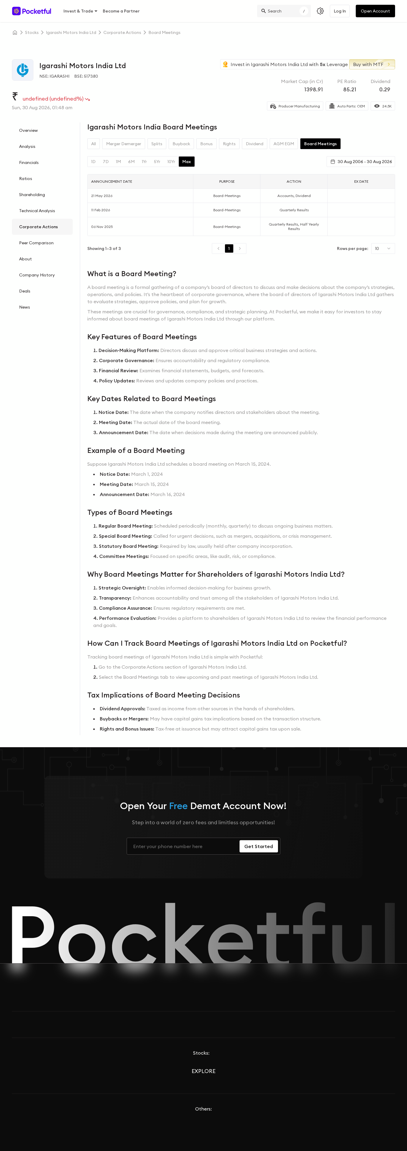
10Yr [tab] (171, 161)
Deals (24, 291)
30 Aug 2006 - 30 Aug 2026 (365, 161)
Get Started (258, 846)
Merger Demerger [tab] (123, 143)
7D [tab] (106, 161)
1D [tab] (93, 161)
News (24, 307)
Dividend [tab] (254, 143)
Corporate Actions (38, 226)
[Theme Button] (320, 11)
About (25, 259)
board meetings (164, 32)
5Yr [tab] (157, 161)
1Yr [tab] (144, 161)
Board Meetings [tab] (320, 143)
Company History (37, 275)
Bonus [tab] (206, 143)
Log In (340, 11)
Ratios (25, 178)
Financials (29, 162)
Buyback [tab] (181, 143)
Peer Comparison (36, 242)
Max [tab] (186, 161)
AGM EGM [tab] (284, 143)
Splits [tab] (156, 143)
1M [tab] (118, 161)
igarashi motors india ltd (71, 32)
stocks (32, 32)
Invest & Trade (78, 11)
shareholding (32, 194)
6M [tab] (131, 161)
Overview (28, 130)
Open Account (375, 11)
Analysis (27, 146)
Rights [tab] (229, 143)
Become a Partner (121, 11)
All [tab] (93, 143)
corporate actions (122, 32)
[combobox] (383, 248)
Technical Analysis (37, 210)
